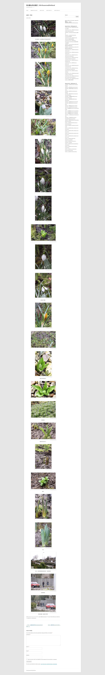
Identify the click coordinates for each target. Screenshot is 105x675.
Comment (28, 634)
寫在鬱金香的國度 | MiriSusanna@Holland (40, 5)
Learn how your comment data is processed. (49, 664)
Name (27, 646)
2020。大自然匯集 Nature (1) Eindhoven (71, 113)
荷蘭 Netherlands (43, 616)
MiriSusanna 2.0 (57, 10)
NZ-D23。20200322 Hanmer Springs (71, 151)
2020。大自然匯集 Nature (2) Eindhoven (71, 112)
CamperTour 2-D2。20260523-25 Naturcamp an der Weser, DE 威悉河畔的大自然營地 (71, 42)
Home (27, 10)
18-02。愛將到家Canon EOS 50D (54, 624)
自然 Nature (54, 616)
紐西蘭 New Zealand (34, 10)
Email (27, 650)
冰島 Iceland (42, 10)
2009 (51, 616)
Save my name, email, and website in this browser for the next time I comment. (42, 659)
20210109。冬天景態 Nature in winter (71, 106)
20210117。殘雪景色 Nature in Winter (71, 105)
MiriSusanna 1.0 (49, 10)
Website (27, 655)
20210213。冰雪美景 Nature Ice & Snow (71, 101)
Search (66, 15)
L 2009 (39, 616)
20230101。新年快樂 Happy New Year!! (71, 87)
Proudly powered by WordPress (31, 670)
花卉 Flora (58, 616)
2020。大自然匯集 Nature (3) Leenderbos (71, 110)
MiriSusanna (34, 618)
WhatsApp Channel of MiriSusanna (71, 22)
